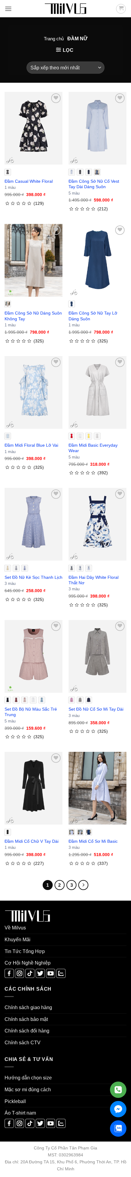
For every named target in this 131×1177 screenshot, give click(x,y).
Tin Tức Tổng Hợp (25, 951)
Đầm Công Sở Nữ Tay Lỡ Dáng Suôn (93, 316)
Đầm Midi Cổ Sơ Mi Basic (93, 841)
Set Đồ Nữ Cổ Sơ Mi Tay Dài (96, 709)
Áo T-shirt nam (20, 1112)
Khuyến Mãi (17, 939)
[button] (8, 8)
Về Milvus (15, 927)
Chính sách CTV (23, 1042)
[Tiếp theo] (83, 885)
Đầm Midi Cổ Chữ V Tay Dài (31, 841)
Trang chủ (54, 38)
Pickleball (15, 1101)
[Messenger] (118, 1109)
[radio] (8, 172)
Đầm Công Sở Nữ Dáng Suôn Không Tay (33, 316)
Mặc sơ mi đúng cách (28, 1089)
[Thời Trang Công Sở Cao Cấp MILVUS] (65, 8)
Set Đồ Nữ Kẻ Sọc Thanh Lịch (33, 577)
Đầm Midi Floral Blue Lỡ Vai (31, 445)
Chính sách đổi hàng (27, 1030)
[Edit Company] (118, 1090)
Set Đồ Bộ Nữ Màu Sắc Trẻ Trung (31, 712)
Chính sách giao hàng (28, 1007)
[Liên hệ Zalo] (118, 1128)
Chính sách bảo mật (26, 1019)
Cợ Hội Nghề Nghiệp (28, 962)
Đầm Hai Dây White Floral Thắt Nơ (94, 580)
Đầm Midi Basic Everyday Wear (93, 448)
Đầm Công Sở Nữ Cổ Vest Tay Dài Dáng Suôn (94, 184)
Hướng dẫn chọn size (28, 1077)
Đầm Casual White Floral (29, 181)
